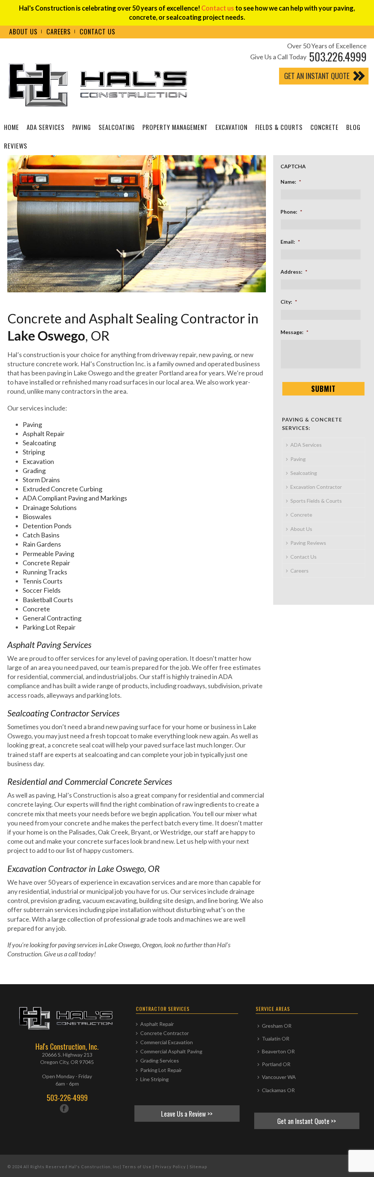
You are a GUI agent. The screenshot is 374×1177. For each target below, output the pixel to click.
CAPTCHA (293, 166)
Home (11, 127)
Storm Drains (41, 480)
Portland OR (276, 1064)
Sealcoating (117, 127)
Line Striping (154, 1079)
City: (288, 302)
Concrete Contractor (164, 1033)
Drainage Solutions (50, 507)
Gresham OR (276, 1026)
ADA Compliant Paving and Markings (75, 498)
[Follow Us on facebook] (64, 1109)
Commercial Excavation (166, 1042)
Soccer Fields (42, 590)
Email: (290, 242)
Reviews (15, 145)
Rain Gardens (42, 544)
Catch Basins (41, 535)
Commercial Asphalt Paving (171, 1051)
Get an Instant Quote (317, 75)
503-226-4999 (67, 1097)
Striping (34, 452)
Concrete (324, 127)
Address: (293, 272)
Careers (299, 570)
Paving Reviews (308, 543)
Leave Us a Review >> (187, 1113)
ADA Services (46, 127)
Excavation (231, 127)
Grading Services (159, 1060)
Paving (81, 127)
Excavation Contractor (316, 487)
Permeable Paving (48, 554)
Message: (294, 332)
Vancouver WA (279, 1077)
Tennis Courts (42, 581)
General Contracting (52, 618)
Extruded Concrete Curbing (62, 489)
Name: (290, 182)
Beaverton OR (278, 1051)
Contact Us (303, 557)
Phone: (291, 212)
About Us (301, 529)
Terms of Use (137, 1166)
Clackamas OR (278, 1090)
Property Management (175, 127)
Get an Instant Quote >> (306, 1121)
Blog (353, 127)
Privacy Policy (170, 1166)
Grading (34, 470)
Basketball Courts (48, 600)
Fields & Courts (279, 127)
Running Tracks (45, 572)
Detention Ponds (47, 526)
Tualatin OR (275, 1038)
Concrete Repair (46, 563)
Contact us (217, 8)
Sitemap (198, 1166)
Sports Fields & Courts (316, 501)
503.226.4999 (338, 56)
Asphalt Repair (44, 434)
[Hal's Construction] (100, 86)
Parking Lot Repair (49, 627)
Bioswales (37, 517)
